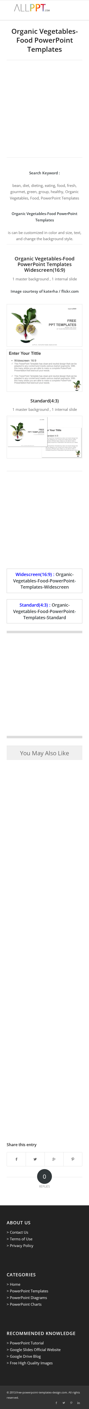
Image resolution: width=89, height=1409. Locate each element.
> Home (13, 1284)
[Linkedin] (78, 1403)
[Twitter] (63, 1403)
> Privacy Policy (20, 1245)
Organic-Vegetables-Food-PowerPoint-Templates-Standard (44, 611)
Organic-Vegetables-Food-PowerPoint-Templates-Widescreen (44, 580)
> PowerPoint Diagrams (27, 1297)
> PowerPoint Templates (27, 1290)
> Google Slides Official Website (34, 1349)
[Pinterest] (71, 1403)
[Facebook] (56, 1403)
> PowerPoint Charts (24, 1304)
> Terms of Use (19, 1238)
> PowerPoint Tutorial (25, 1342)
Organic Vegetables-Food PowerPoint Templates (44, 40)
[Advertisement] (44, 107)
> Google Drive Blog (24, 1356)
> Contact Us (17, 1232)
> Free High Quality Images (30, 1362)
